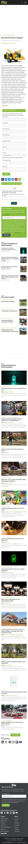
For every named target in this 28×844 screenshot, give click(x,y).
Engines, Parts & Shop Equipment (9, 328)
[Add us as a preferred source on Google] (19, 179)
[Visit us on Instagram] (13, 742)
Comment (4, 166)
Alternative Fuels (6, 386)
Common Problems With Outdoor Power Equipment (12, 539)
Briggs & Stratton (8, 392)
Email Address (6, 128)
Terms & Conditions (12, 840)
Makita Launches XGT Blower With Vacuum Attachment (13, 662)
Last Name (5, 122)
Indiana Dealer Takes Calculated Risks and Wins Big (9, 330)
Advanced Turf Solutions (10, 695)
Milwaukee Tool (8, 483)
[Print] (2, 179)
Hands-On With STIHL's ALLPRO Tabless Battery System (12, 723)
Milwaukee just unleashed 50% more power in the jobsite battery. (13, 485)
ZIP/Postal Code (6, 160)
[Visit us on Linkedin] (2, 742)
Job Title (4, 146)
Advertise (13, 838)
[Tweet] (12, 179)
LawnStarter (7, 603)
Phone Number (6, 134)
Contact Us (7, 838)
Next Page (15, 735)
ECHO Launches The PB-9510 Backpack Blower (9, 267)
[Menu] (25, 2)
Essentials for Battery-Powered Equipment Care (8, 248)
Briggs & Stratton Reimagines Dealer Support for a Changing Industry (10, 259)
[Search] (22, 2)
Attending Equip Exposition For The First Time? (12, 509)
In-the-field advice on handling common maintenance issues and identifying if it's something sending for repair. (13, 545)
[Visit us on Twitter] (6, 742)
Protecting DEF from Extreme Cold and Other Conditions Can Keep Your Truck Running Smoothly (12, 631)
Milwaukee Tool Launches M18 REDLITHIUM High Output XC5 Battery (9, 277)
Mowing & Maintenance (8, 35)
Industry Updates (5, 506)
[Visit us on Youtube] (20, 742)
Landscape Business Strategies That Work (7, 321)
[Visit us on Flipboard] (17, 742)
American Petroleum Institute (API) (13, 634)
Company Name (6, 140)
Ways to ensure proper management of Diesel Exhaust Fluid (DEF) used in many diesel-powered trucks (13, 638)
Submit (6, 174)
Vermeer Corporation (9, 43)
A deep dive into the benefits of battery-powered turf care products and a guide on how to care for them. (13, 395)
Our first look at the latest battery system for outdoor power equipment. (12, 728)
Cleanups (3, 447)
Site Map (20, 840)
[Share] (6, 179)
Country (4, 152)
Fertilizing (4, 690)
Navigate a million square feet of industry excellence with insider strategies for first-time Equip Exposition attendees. (12, 515)
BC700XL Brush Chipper (8, 301)
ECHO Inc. (6, 452)
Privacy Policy (17, 232)
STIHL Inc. (6, 726)
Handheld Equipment (6, 477)
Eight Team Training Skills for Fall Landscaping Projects (10, 600)
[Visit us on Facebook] (10, 742)
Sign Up (6, 235)
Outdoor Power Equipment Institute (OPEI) (15, 511)
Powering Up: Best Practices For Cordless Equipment (13, 569)
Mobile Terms (8, 232)
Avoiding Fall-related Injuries (9, 311)
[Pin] (16, 179)
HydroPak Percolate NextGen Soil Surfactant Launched (14, 692)
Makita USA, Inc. (8, 665)
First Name (5, 116)
